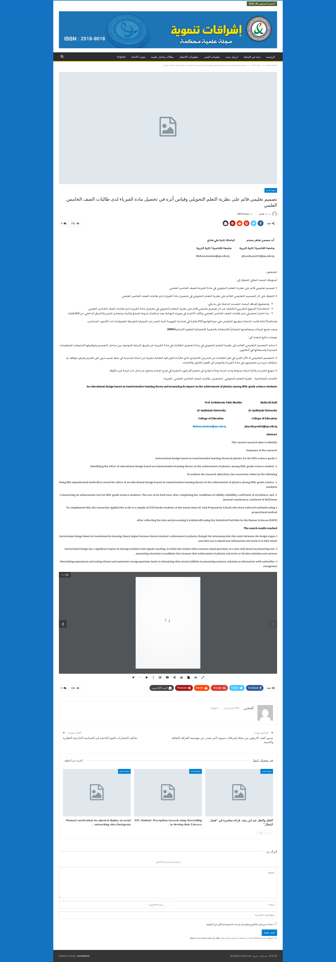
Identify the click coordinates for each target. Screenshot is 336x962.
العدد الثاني (224, 3)
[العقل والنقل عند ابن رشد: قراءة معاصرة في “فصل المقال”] (239, 792)
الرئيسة (270, 56)
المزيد (131, 3)
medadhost (83, 956)
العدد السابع (144, 3)
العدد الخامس (178, 3)
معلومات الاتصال (188, 56)
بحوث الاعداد (138, 56)
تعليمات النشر (212, 56)
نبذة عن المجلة (252, 56)
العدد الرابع (194, 3)
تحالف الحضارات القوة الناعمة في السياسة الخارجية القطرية (100, 738)
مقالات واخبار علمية (162, 56)
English (121, 56)
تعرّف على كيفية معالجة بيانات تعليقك (205, 938)
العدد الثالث (209, 3)
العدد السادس (160, 3)
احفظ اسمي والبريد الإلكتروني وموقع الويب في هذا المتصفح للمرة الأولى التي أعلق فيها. (240, 924)
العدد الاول (238, 3)
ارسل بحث (231, 56)
